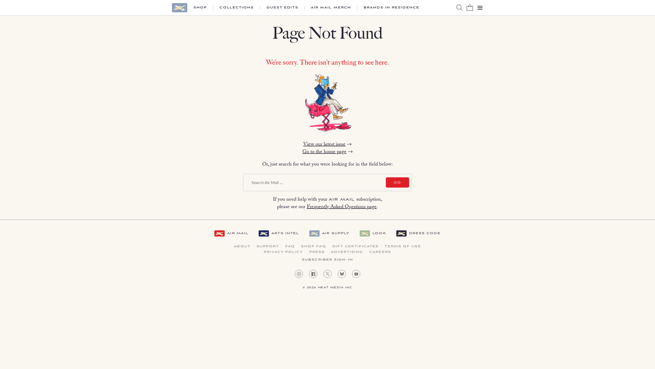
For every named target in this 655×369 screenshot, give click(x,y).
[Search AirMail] (459, 8)
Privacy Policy (283, 252)
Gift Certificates (355, 246)
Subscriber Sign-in (327, 260)
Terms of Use (403, 246)
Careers (380, 252)
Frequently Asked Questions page (342, 207)
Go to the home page (324, 152)
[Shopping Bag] (470, 8)
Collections (237, 7)
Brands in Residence (391, 7)
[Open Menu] (480, 8)
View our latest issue (324, 144)
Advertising (347, 252)
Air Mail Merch (331, 7)
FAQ (290, 246)
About (242, 246)
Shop (200, 7)
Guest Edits (282, 7)
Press (317, 252)
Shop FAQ (313, 246)
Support (268, 246)
